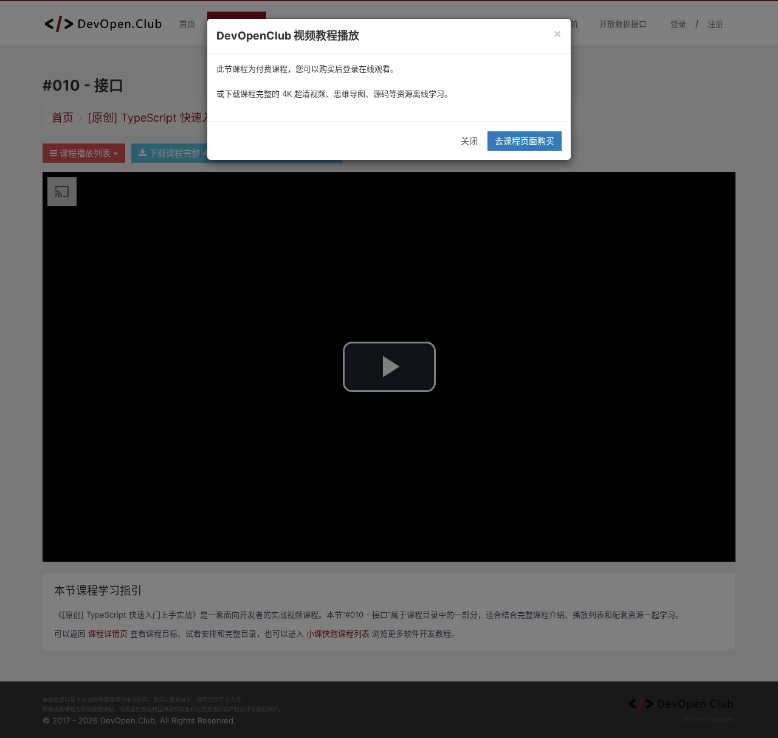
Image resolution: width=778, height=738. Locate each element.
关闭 (469, 141)
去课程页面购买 (524, 141)
